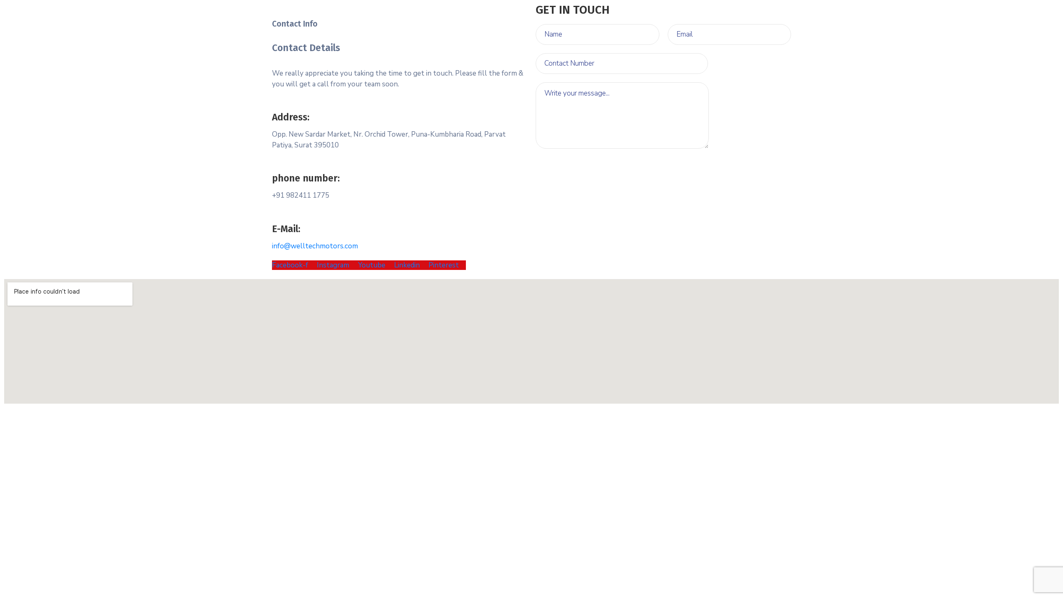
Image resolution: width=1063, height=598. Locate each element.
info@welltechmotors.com (315, 246)
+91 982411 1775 (300, 195)
